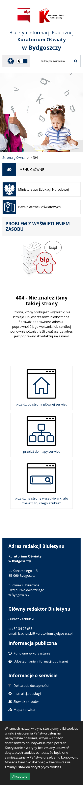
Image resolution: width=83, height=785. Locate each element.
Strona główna (13, 157)
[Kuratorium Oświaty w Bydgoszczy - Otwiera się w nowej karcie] (52, 15)
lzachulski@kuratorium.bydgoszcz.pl (45, 633)
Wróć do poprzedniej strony (41, 351)
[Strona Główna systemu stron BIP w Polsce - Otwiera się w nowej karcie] (24, 15)
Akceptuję (21, 777)
